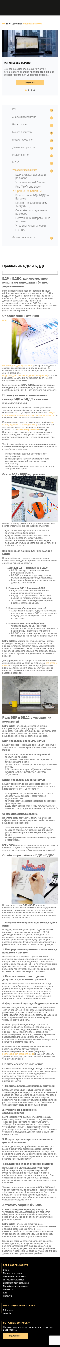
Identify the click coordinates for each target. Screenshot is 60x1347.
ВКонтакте (8, 1310)
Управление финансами (30, 225)
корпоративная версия (18, 1054)
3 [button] (31, 90)
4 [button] (34, 90)
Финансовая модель (24, 237)
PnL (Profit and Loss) (28, 186)
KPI (14, 109)
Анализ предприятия (24, 116)
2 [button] (28, 90)
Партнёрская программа (15, 1286)
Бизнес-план (19, 124)
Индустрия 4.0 (20, 154)
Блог (5, 1292)
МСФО (16, 162)
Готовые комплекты (13, 1279)
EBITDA (20, 230)
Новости (7, 1296)
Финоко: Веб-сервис (17, 62)
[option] (30, 62)
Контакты (8, 1289)
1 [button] (26, 90)
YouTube (7, 1313)
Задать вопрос (15, 1336)
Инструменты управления (16, 1283)
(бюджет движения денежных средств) (25, 375)
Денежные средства (23, 147)
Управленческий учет (24, 170)
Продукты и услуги (12, 1273)
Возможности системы (14, 1276)
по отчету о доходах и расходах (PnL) (28, 423)
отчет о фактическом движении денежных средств (28, 413)
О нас (6, 1270)
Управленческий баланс (30, 182)
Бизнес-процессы (22, 132)
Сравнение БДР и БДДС (30, 191)
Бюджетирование (22, 139)
